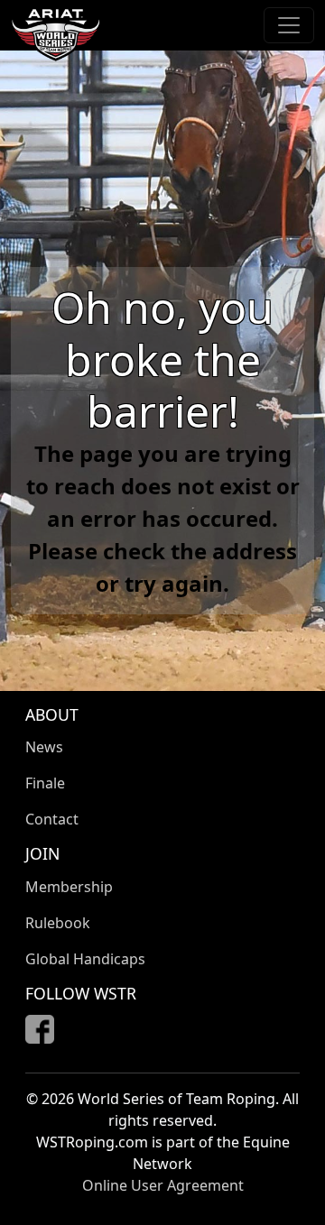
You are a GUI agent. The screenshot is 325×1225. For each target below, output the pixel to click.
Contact (52, 819)
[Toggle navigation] (289, 25)
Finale (45, 783)
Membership (69, 887)
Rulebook (57, 923)
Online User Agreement (163, 1185)
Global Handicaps (85, 959)
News (44, 747)
